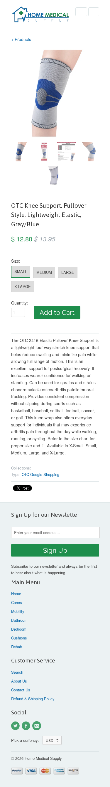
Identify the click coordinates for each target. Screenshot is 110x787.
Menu (81, 11)
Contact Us (20, 690)
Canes (16, 602)
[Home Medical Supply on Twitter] (16, 725)
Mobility (17, 611)
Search (17, 672)
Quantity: (19, 303)
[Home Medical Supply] (40, 15)
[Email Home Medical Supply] (37, 725)
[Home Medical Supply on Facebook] (27, 725)
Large (67, 272)
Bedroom (18, 629)
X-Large (22, 286)
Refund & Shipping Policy (33, 698)
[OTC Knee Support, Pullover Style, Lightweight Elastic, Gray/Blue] (55, 93)
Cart (93, 11)
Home (16, 593)
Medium (44, 272)
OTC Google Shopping (40, 474)
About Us (19, 681)
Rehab (16, 646)
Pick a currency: (27, 740)
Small (20, 271)
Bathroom (19, 620)
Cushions (19, 638)
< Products (21, 39)
